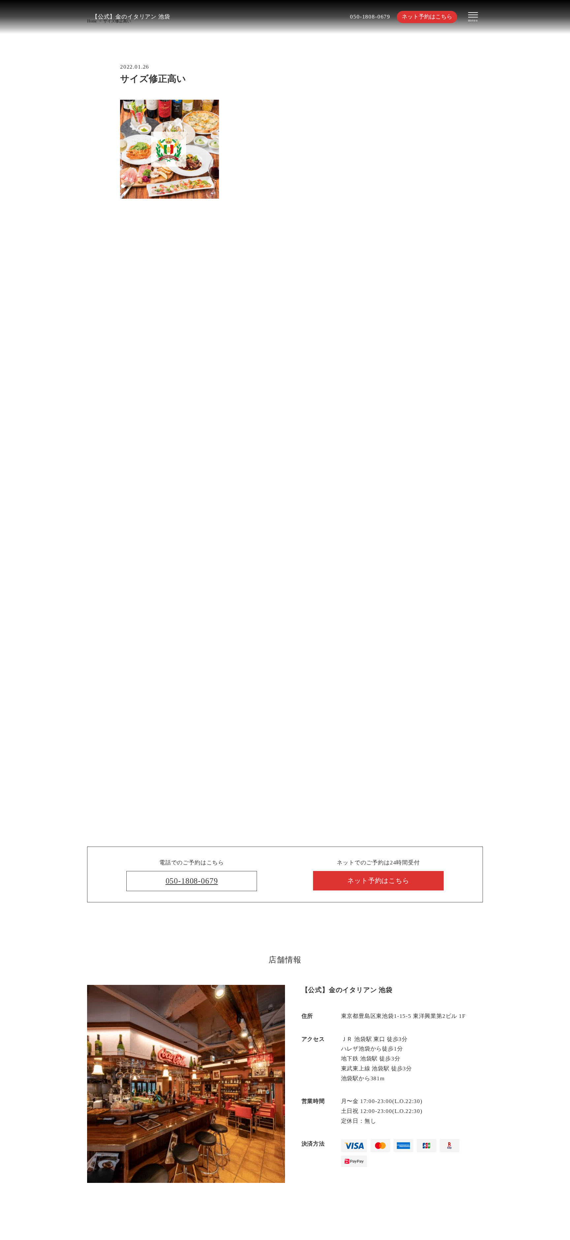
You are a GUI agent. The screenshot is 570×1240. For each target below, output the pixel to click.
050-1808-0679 (370, 17)
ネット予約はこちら (427, 17)
